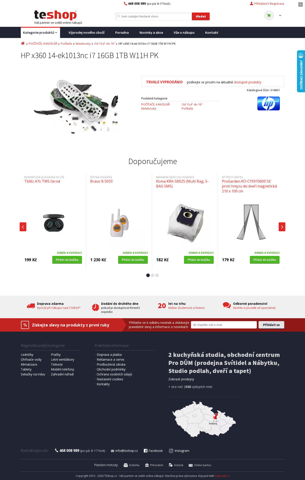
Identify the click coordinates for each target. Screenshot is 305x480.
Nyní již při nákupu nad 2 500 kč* (59, 308)
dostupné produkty (247, 82)
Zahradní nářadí (62, 374)
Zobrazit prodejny (181, 379)
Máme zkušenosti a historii (186, 308)
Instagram (182, 450)
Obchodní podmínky (111, 369)
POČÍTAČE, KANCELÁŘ (43, 44)
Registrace (277, 4)
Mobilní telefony (62, 369)
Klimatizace (29, 364)
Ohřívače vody (31, 359)
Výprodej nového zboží (86, 32)
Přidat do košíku (67, 260)
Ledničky (27, 354)
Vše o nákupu (184, 32)
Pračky (56, 354)
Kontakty (103, 384)
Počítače (66, 44)
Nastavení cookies (110, 379)
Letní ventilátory (62, 359)
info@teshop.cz (126, 450)
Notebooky (83, 44)
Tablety (26, 369)
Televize (57, 364)
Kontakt (211, 32)
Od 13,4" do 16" (104, 44)
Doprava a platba (109, 354)
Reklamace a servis (110, 359)
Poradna (122, 32)
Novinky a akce (151, 32)
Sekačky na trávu (33, 374)
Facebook (155, 450)
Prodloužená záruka (111, 364)
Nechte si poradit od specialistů (254, 308)
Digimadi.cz (222, 476)
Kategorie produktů (38, 32)
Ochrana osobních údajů (114, 374)
